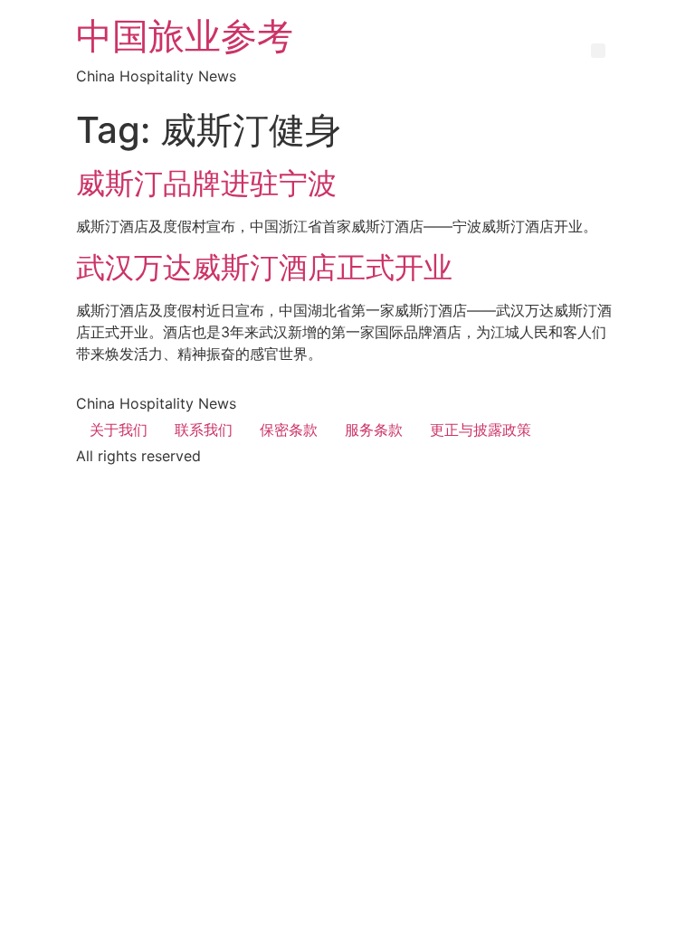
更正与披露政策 (480, 429)
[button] (598, 50)
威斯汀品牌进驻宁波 (206, 183)
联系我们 (204, 429)
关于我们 (119, 429)
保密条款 (289, 429)
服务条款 (374, 429)
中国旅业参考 (184, 36)
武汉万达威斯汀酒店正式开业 (264, 267)
